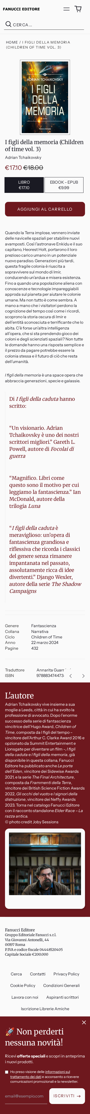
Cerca (16, 973)
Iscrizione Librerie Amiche (45, 1008)
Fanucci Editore (20, 929)
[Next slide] (83, 675)
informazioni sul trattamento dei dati (40, 1074)
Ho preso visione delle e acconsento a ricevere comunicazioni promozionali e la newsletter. (44, 1076)
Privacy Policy (66, 973)
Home (12, 42)
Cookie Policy (22, 985)
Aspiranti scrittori (62, 997)
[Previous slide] (70, 675)
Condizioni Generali (61, 985)
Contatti (38, 973)
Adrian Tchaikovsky (23, 157)
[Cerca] (8, 25)
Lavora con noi (25, 997)
